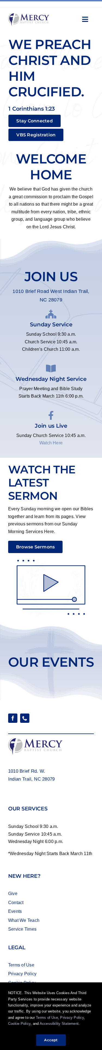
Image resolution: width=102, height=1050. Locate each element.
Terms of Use (46, 1018)
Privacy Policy (72, 1018)
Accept (51, 1040)
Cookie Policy (19, 1024)
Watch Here (51, 443)
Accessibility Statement (59, 1024)
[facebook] (12, 718)
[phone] (24, 718)
